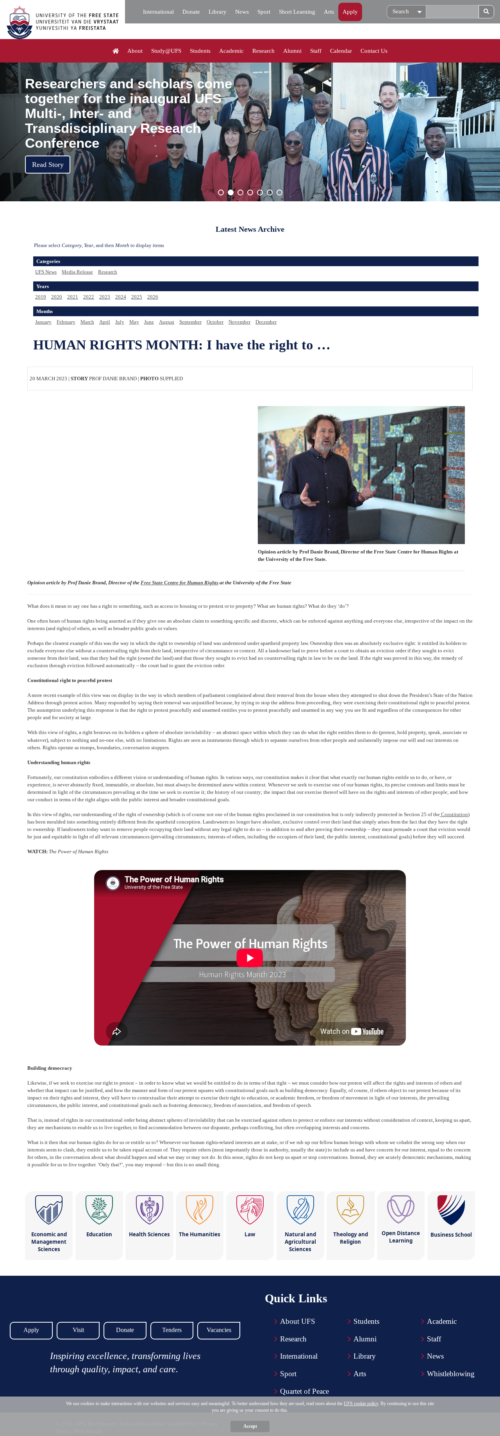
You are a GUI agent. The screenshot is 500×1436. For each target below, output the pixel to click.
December (266, 322)
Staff (315, 51)
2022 (88, 297)
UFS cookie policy (361, 1403)
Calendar (341, 51)
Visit (78, 1330)
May (134, 322)
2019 (40, 297)
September (190, 322)
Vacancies (219, 1330)
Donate (191, 12)
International (158, 12)
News (242, 12)
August (166, 322)
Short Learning (297, 12)
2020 (56, 297)
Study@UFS (166, 51)
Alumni (292, 51)
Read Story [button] (48, 164)
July (119, 322)
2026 (152, 297)
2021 (72, 297)
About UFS (297, 1321)
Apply (350, 12)
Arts (329, 12)
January (43, 322)
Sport (263, 12)
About (135, 51)
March (87, 322)
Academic (231, 51)
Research (263, 51)
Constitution (454, 814)
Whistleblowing (451, 1374)
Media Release (77, 272)
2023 (104, 297)
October (215, 322)
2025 (136, 297)
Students (200, 51)
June (149, 322)
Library (218, 12)
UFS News (46, 272)
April (104, 322)
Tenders (172, 1330)
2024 (120, 297)
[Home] (115, 51)
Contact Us (374, 51)
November (239, 322)
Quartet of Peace (304, 1391)
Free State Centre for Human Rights (179, 583)
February (66, 322)
